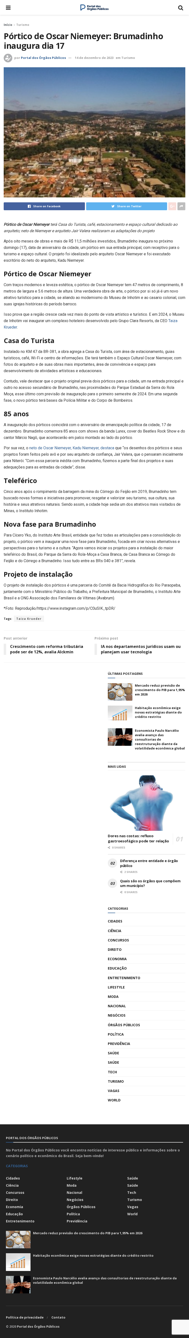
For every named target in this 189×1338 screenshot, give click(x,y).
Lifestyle (116, 987)
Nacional (117, 1006)
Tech (112, 1072)
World (114, 1100)
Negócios (117, 1015)
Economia (117, 958)
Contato (58, 1317)
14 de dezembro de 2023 (94, 57)
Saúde (113, 1053)
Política (116, 1034)
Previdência (119, 1043)
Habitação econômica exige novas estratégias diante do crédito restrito (158, 712)
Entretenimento (124, 977)
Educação (117, 968)
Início (8, 25)
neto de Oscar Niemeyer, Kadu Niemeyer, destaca (71, 448)
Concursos (118, 940)
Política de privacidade (25, 1317)
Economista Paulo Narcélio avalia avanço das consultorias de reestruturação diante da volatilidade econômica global (160, 739)
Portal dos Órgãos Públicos (43, 57)
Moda (113, 996)
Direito (115, 949)
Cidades (115, 921)
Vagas (113, 1090)
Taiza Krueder (29, 619)
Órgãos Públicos (124, 1025)
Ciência (114, 930)
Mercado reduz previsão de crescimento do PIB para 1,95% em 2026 (160, 689)
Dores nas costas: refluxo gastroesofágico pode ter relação (138, 838)
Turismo (22, 25)
